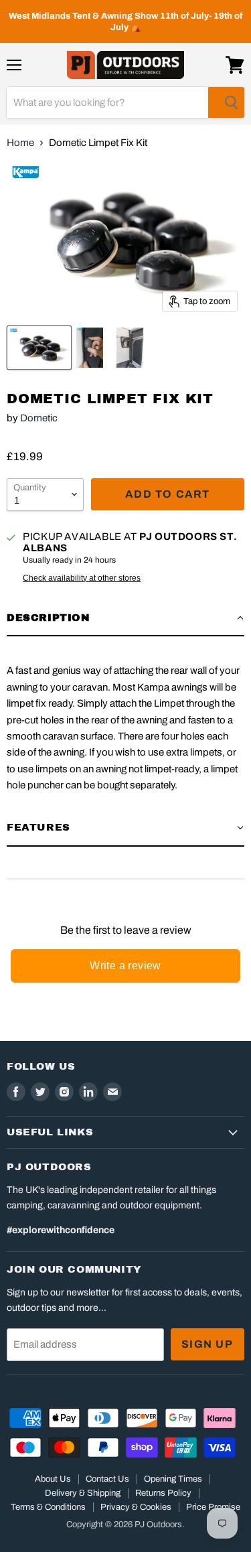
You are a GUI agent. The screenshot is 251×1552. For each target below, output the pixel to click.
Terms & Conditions (48, 1507)
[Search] (226, 102)
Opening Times (173, 1479)
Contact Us (107, 1479)
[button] (125, 618)
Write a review (125, 965)
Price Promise (213, 1507)
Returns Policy (163, 1493)
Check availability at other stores (82, 578)
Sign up (207, 1344)
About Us (53, 1479)
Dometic (39, 418)
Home (20, 142)
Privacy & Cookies (135, 1507)
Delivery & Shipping (82, 1493)
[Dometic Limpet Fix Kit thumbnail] (39, 347)
